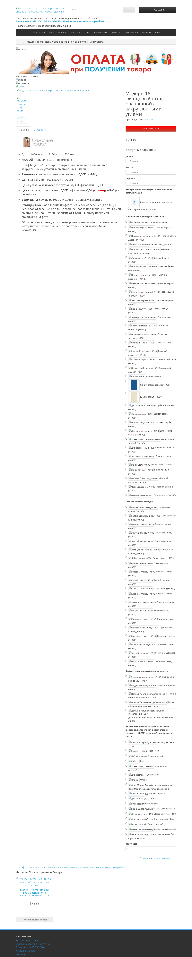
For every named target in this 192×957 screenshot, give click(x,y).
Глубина (130, 178)
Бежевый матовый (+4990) (148, 327)
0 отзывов (145, 858)
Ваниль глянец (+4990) (149, 526)
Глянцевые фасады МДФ (139, 501)
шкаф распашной (28, 867)
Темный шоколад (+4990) (151, 654)
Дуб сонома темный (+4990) (150, 432)
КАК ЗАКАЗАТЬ (132, 32)
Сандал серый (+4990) (148, 415)
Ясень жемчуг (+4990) (148, 310)
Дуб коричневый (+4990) (151, 449)
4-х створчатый (46, 867)
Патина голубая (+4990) (150, 424)
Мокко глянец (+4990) (148, 612)
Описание (23, 129)
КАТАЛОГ (62, 32)
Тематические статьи (27, 940)
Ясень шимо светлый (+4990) (151, 293)
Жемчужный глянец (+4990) (150, 551)
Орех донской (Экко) (164, 818)
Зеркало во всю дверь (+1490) (151, 678)
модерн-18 (118, 867)
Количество (132, 843)
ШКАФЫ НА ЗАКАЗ (101, 32)
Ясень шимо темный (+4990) (151, 441)
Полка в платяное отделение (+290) (152, 695)
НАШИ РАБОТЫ (38, 32)
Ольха (143, 779)
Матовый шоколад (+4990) (148, 480)
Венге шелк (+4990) (161, 464)
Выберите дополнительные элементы (147, 670)
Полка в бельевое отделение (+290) (151, 704)
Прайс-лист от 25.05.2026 (30, 947)
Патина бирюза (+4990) (149, 229)
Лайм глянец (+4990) (163, 557)
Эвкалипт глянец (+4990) (151, 604)
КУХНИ (51, 32)
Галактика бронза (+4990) (152, 361)
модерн (106, 867)
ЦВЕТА (86, 32)
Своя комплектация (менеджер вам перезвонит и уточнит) (150, 206)
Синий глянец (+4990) (148, 582)
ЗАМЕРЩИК (75, 32)
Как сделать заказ (25, 950)
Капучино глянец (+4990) (151, 620)
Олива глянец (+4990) (148, 565)
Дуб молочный (155, 755)
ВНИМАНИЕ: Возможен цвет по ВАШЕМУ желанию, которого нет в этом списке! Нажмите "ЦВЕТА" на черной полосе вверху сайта (150, 731)
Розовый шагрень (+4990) (147, 352)
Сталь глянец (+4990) (164, 588)
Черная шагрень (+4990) (150, 488)
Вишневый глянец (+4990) (149, 509)
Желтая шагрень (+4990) (150, 302)
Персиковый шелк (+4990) (149, 369)
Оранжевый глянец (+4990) (150, 629)
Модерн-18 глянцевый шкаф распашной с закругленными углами (34, 892)
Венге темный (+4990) (148, 471)
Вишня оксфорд (156, 793)
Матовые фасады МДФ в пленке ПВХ (146, 216)
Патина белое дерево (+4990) (152, 237)
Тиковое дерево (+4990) (150, 458)
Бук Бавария (151, 803)
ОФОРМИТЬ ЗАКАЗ (151, 128)
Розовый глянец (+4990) (150, 573)
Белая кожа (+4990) (160, 244)
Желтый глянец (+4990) (149, 534)
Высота (130, 167)
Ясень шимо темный (164, 808)
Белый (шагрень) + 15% (151, 744)
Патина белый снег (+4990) (151, 268)
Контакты (21, 954)
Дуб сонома (150, 798)
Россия (149, 119)
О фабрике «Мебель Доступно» (33, 943)
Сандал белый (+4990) (148, 259)
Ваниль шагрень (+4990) (151, 285)
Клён (142, 761)
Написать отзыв (161, 858)
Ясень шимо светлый (147, 768)
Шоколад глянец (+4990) (151, 646)
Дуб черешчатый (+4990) (151, 407)
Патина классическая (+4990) (148, 251)
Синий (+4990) (153, 376)
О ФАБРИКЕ (117, 32)
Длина (129, 156)
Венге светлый (155, 824)
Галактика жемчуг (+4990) (148, 335)
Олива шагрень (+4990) (150, 344)
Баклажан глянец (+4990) (151, 637)
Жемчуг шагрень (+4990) (151, 319)
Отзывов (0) (40, 129)
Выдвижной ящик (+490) (152, 687)
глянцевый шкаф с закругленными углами (78, 867)
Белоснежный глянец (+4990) (152, 517)
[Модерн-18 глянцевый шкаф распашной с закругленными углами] (68, 90)
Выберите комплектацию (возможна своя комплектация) (149, 191)
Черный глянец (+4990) (149, 663)
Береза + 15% (152, 750)
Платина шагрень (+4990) (147, 276)
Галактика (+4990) (158, 222)
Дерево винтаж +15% (165, 813)
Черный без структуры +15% (151, 836)
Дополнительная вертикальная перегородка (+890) (151, 719)
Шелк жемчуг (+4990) (151, 396)
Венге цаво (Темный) (165, 829)
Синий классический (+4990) (155, 384)
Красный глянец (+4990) (150, 595)
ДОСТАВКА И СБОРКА (151, 32)
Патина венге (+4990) (164, 495)
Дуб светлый (152, 774)
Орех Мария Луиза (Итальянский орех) (148, 788)
